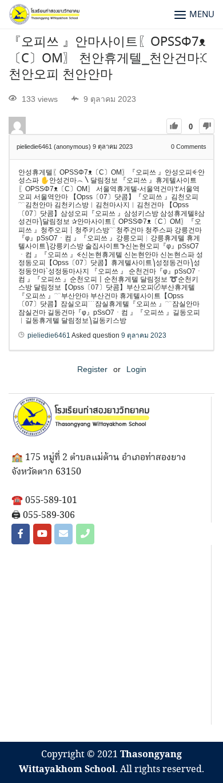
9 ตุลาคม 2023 (143, 335)
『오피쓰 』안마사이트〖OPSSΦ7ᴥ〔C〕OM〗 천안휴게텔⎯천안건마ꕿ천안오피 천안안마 (108, 58)
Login (136, 369)
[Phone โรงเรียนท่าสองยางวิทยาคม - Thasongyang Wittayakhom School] (85, 534)
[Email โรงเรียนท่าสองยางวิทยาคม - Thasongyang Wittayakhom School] (63, 534)
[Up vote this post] (174, 126)
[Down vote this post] (206, 126)
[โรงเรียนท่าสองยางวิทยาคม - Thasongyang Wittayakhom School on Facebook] (20, 534)
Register (92, 369)
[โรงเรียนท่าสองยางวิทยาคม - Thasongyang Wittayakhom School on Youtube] (42, 534)
